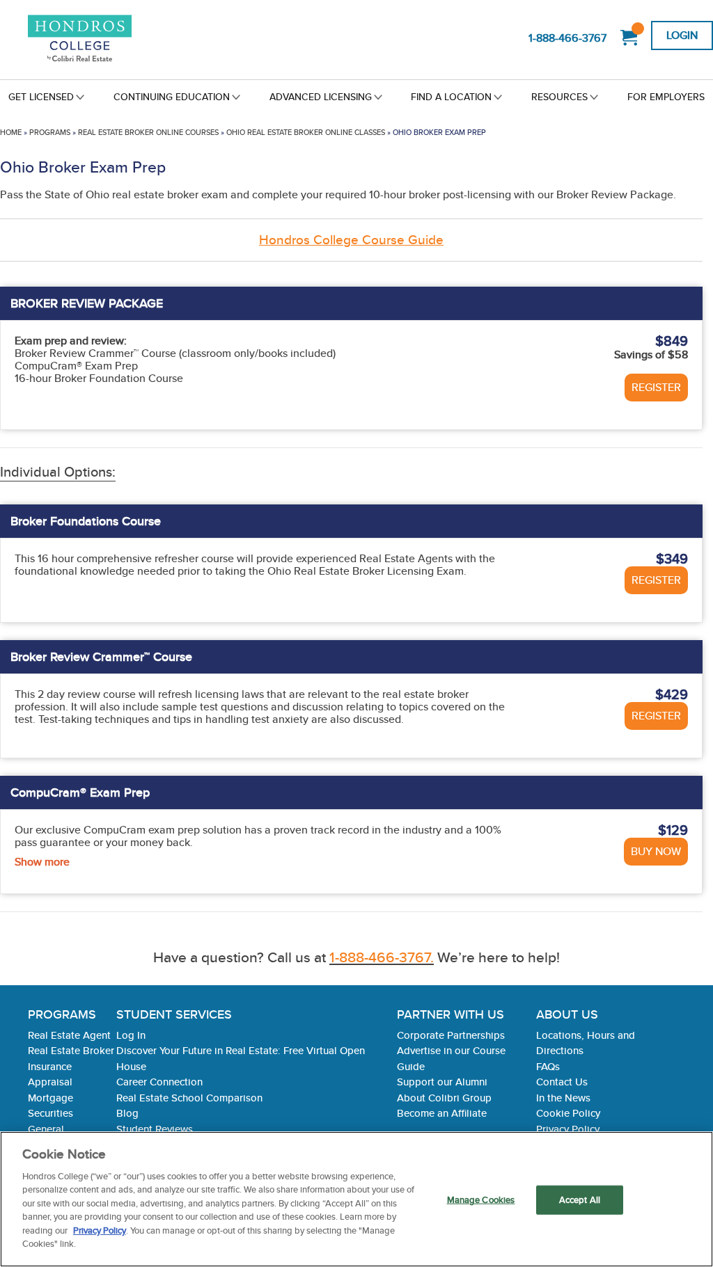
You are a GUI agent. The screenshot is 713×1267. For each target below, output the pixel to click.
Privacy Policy (568, 1129)
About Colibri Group (444, 1097)
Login (682, 35)
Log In (131, 1035)
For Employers (666, 97)
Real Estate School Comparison (189, 1097)
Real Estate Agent (69, 1035)
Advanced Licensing (320, 97)
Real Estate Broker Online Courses (148, 132)
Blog (127, 1113)
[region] (356, 1199)
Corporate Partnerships (451, 1035)
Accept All (579, 1199)
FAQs (548, 1066)
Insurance (50, 1066)
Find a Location (451, 97)
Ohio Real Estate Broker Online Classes (305, 132)
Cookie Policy (568, 1113)
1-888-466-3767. (381, 957)
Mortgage (50, 1097)
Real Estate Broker (71, 1050)
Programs (49, 132)
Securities (50, 1113)
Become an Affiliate (442, 1113)
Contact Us (562, 1081)
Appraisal (50, 1081)
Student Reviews (154, 1129)
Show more (42, 862)
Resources (559, 97)
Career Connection (159, 1081)
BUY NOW (656, 851)
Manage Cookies (481, 1199)
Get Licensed (41, 97)
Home (11, 132)
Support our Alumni (442, 1081)
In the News (563, 1097)
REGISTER (656, 387)
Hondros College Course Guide (351, 239)
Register (656, 580)
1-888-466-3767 (567, 38)
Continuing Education (171, 97)
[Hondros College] (87, 39)
